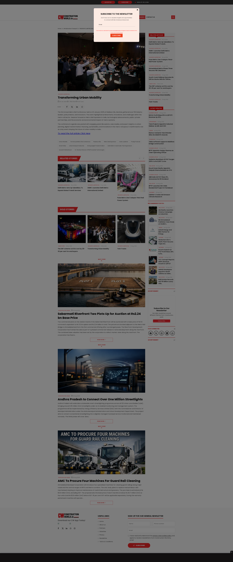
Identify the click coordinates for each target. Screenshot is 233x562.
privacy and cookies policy (115, 30)
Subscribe (116, 35)
